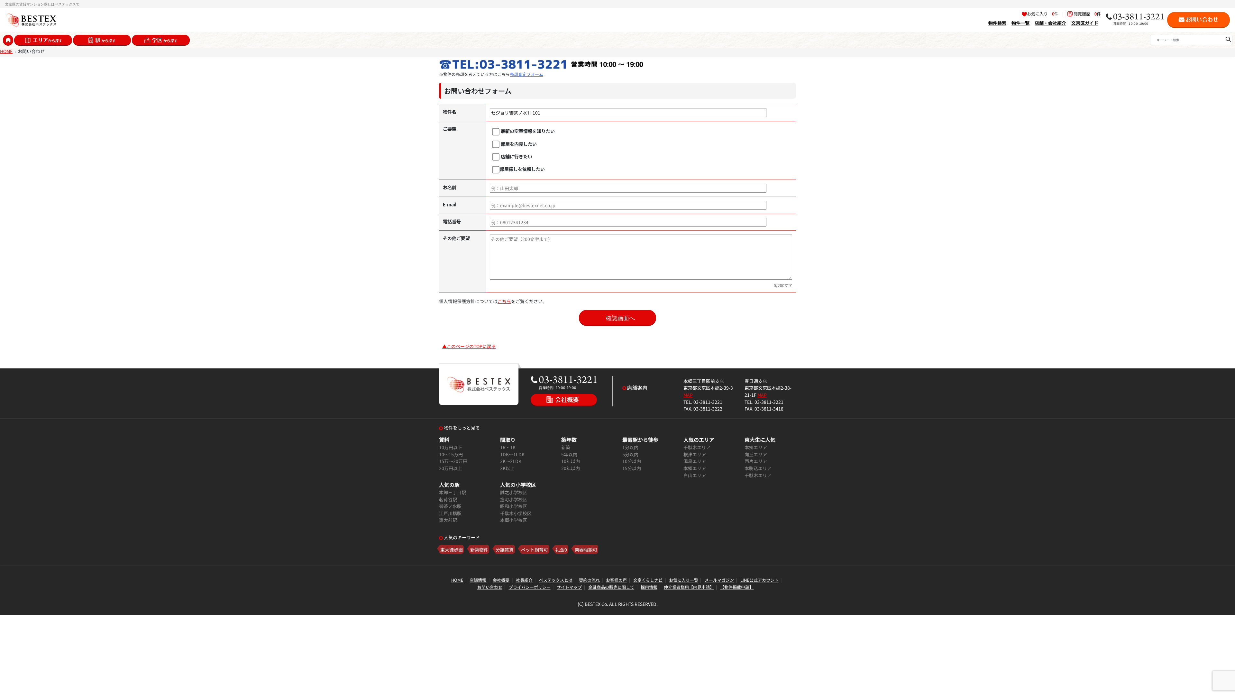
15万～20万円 (453, 461)
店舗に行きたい (516, 156)
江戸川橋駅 (450, 513)
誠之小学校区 (513, 492)
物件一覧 (1020, 22)
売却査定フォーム (526, 74)
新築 (565, 447)
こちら (504, 301)
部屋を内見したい (518, 143)
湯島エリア (694, 461)
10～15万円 (451, 454)
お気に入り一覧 (683, 580)
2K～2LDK (510, 461)
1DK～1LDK (512, 454)
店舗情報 (478, 580)
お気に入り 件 (1042, 14)
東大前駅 (448, 519)
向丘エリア (756, 454)
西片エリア (756, 461)
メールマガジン (719, 580)
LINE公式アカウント (759, 580)
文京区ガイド (1084, 22)
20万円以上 (450, 468)
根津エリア (694, 454)
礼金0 (561, 549)
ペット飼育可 (534, 549)
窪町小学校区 (513, 499)
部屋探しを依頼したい (522, 168)
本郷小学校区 (513, 519)
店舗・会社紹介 (1050, 22)
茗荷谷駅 (448, 499)
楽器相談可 (586, 549)
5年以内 (569, 454)
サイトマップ (569, 587)
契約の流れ (589, 580)
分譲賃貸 (505, 549)
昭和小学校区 (513, 506)
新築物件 (479, 549)
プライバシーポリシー (530, 587)
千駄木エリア (696, 447)
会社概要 (501, 580)
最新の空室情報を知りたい (527, 130)
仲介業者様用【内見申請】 (689, 587)
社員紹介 (524, 580)
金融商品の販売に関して (611, 587)
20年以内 (570, 468)
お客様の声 (616, 580)
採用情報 (649, 587)
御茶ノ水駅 (450, 506)
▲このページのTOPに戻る (469, 346)
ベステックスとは (555, 580)
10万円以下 (450, 447)
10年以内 (570, 461)
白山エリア (694, 475)
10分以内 (631, 461)
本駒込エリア (758, 468)
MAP (688, 394)
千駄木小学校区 (516, 513)
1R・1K (508, 447)
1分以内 (630, 447)
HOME (6, 51)
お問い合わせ (489, 587)
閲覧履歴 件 (1087, 14)
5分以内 (630, 454)
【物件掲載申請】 (737, 587)
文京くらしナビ (648, 580)
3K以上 (507, 468)
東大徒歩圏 (451, 549)
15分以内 (631, 468)
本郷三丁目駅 (452, 492)
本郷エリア (694, 468)
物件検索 (997, 22)
